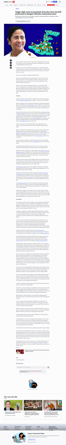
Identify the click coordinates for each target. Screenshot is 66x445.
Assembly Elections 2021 (20, 359)
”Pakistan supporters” (44, 233)
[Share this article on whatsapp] (10, 65)
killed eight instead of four (42, 240)
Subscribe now (32, 439)
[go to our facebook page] (37, 428)
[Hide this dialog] (64, 431)
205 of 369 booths (36, 118)
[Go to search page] (49, 1)
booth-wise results (21, 166)
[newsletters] (47, 2)
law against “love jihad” (39, 230)
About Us (5, 428)
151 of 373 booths (38, 135)
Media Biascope (28, 429)
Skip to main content (8, 7)
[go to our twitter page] (39, 428)
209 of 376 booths (21, 113)
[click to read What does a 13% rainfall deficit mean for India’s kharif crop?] (13, 405)
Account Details (18, 429)
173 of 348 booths (23, 121)
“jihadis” (34, 233)
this (35, 342)
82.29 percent (32, 104)
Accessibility (6, 429)
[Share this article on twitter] (10, 62)
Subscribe (55, 1)
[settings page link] (51, 1)
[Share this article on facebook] (10, 60)
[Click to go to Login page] (59, 1)
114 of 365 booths (36, 141)
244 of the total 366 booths (25, 100)
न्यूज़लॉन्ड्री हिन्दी (27, 428)
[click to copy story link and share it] (10, 67)
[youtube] (42, 428)
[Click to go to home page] (9, 2)
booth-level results (22, 183)
